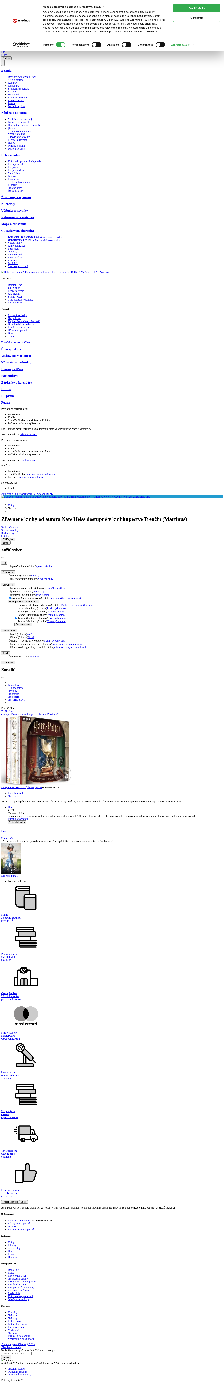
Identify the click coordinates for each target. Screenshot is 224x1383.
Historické (13, 94)
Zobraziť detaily (180, 44)
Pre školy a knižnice (18, 1290)
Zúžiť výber (8, 662)
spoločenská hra (45, 566)
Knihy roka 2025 (17, 245)
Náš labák (13, 1333)
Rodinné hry (7, 533)
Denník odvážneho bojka (21, 324)
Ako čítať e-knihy (17, 1284)
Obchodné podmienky (19, 1374)
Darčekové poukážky (15, 342)
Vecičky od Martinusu (16, 355)
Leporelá (12, 184)
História (12, 128)
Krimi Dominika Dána (19, 327)
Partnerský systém (17, 1324)
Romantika (13, 85)
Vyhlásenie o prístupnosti (21, 1338)
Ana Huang (14, 293)
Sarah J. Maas (15, 296)
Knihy (11, 505)
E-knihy (12, 1245)
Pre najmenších (16, 164)
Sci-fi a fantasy (15, 79)
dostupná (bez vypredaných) (66, 598)
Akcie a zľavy (15, 257)
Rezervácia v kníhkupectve (22, 1281)
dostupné (6, 714)
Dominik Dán (15, 284)
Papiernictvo (9, 375)
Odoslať (6, 1357)
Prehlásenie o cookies (19, 1335)
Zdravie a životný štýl (19, 136)
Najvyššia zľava (16, 699)
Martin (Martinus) (56, 611)
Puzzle (5, 402)
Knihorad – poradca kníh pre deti (25, 161)
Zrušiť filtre (7, 711)
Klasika (12, 91)
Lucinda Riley (15, 302)
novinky (35, 575)
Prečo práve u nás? (17, 1275)
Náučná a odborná (14, 112)
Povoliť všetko (196, 8)
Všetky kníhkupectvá (19, 1223)
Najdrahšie (13, 693)
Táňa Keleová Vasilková (20, 299)
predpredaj (38, 591)
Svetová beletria (16, 100)
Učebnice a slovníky (14, 210)
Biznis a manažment (18, 122)
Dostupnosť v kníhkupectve (23, 601)
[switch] (96, 44)
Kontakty (13, 1312)
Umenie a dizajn (16, 145)
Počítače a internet (17, 139)
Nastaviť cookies (16, 1368)
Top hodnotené (15, 687)
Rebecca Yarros (16, 290)
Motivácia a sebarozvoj (20, 119)
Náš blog (12, 1318)
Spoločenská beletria (18, 88)
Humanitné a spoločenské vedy (24, 125)
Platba (11, 1272)
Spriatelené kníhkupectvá (21, 1229)
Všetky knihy (15, 242)
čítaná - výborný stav (54, 640)
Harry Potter (14, 318)
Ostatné (5, 536)
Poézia (11, 103)
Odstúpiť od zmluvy (18, 1299)
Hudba (6, 389)
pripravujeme (42, 594)
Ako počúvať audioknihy (21, 1287)
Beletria (6, 70)
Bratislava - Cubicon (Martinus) (77, 605)
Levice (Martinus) (56, 608)
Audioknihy (14, 1248)
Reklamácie (14, 1293)
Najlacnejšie (14, 696)
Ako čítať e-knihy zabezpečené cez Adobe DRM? (27, 493)
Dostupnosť (8, 585)
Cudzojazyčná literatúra (17, 230)
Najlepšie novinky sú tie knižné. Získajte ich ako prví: (29, 1350)
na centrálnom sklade (55, 588)
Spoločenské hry (10, 530)
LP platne (7, 396)
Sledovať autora (9, 527)
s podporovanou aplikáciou (41, 474)
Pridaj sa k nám (16, 1327)
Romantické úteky (17, 315)
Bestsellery (13, 248)
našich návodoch (28, 434)
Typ (4, 563)
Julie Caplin (14, 287)
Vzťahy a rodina (16, 133)
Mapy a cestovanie (13, 224)
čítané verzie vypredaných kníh (70, 647)
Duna (11, 333)
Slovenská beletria (17, 97)
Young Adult (14, 173)
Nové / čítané (9, 630)
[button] (115, 813)
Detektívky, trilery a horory (22, 76)
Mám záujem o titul (18, 266)
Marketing (13, 1330)
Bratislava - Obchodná (19, 1220)
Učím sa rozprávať (17, 330)
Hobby (11, 142)
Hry (3, 51)
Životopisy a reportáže (19, 131)
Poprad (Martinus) (56, 614)
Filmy (4, 54)
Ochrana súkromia (17, 1371)
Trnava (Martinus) (56, 621)
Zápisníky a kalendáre (16, 382)
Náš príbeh (13, 1315)
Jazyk (5, 653)
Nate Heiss (13, 796)
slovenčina (36, 656)
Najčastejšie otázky (18, 1278)
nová (29, 634)
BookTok (13, 263)
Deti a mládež (10, 155)
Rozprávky (13, 179)
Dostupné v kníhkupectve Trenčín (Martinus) (34, 714)
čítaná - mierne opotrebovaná (67, 644)
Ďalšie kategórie (16, 106)
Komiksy (12, 82)
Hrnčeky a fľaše (12, 369)
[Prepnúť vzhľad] (3, 63)
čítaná (31, 637)
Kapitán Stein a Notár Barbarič (24, 321)
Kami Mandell (15, 793)
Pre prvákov (14, 167)
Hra (10, 807)
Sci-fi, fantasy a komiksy (20, 182)
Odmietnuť (196, 17)
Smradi (11, 336)
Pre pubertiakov (16, 170)
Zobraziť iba (8, 572)
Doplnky (6, 58)
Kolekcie (12, 260)
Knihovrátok (14, 1321)
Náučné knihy (15, 187)
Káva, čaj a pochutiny (16, 362)
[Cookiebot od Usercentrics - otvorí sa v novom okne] (21, 44)
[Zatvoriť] (2, 557)
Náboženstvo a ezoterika (17, 217)
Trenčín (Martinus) (57, 618)
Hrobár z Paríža (9, 875)
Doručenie (13, 1269)
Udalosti (12, 1226)
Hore (4, 831)
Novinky (12, 251)
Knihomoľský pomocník (20, 1296)
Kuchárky (8, 204)
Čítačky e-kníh (11, 349)
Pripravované (15, 254)
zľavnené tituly (45, 578)
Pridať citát (7, 838)
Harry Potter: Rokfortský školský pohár (21, 787)
